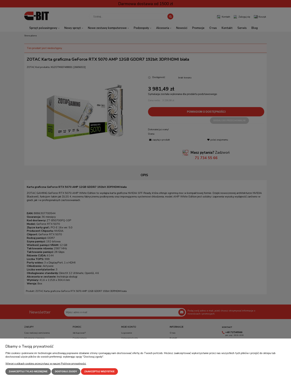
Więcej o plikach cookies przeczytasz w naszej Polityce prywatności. (45, 363)
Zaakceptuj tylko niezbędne (28, 371)
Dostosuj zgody (66, 371)
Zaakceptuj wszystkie (99, 371)
